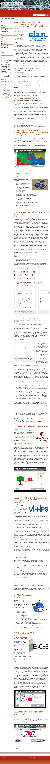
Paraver (15, 531)
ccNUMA (6, 62)
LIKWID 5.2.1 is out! (22, 174)
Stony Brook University (19, 432)
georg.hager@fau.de (36, 550)
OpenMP (6, 74)
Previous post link (19, 747)
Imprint (18, 757)
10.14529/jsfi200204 (34, 416)
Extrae (18, 531)
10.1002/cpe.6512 (34, 422)
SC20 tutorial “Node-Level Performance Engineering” (30, 713)
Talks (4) (3, 50)
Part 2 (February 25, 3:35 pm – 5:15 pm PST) (27, 98)
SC (6, 86)
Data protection (25, 757)
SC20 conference (39, 718)
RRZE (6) (3, 49)
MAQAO (42, 530)
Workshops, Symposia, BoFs (6, 34)
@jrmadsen (37, 197)
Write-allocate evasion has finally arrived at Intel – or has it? (31, 213)
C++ (2, 62)
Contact (13, 757)
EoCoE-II (25, 637)
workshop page (42, 549)
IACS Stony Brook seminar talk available (31, 427)
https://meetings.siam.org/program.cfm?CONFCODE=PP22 (26, 126)
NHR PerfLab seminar (36, 138)
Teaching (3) (3, 52)
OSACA (2, 77)
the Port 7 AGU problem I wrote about (24, 220)
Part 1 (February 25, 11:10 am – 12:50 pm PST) (28, 68)
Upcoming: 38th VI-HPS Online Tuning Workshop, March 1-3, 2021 (30, 499)
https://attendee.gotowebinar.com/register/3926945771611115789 (28, 663)
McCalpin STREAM (36, 398)
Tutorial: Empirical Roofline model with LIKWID (30, 567)
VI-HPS (15, 509)
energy (9, 64)
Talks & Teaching (22, 12)
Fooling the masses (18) (6, 41)
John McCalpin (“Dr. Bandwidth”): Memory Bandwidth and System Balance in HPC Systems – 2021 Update (31, 132)
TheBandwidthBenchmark (21, 398)
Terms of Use (33, 757)
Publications (14, 12)
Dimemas (22, 531)
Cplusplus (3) (4, 39)
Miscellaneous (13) (5, 45)
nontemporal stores (22, 239)
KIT (22, 369)
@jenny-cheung (25, 191)
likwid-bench (34, 264)
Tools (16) (3, 54)
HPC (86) (3, 43)
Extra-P (28, 531)
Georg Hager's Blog (12, 3)
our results (16, 639)
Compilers (4, 64)
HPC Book (30, 12)
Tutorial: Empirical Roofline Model (21, 580)
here (27, 145)
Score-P (46, 530)
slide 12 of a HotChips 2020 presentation (27, 252)
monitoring (9, 72)
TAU (38, 530)
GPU (9, 69)
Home (2, 12)
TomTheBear (25, 571)
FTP (33, 207)
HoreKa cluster (17, 369)
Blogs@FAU (3, 757)
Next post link (18, 748)
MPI (2, 74)
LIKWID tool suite (44, 571)
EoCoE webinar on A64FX (24, 633)
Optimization (5, 76)
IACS (25, 433)
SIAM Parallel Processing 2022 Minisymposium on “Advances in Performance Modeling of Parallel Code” (31, 24)
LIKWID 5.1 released (22, 595)
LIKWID (4, 72)
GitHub (36, 207)
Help (9, 757)
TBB (8, 86)
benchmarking (7, 60)
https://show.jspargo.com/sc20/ (25, 722)
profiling (2, 86)
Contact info (7, 12)
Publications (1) (4, 47)
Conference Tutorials (5, 31)
